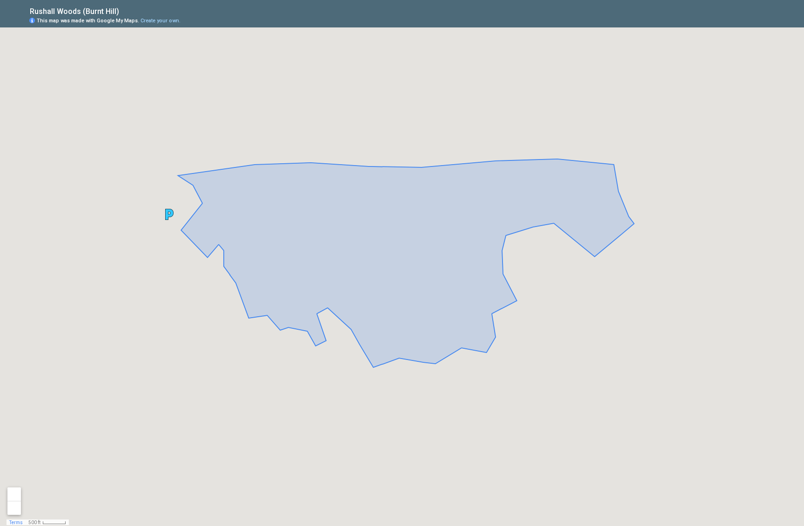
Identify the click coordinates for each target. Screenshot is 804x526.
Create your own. (161, 21)
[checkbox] (126, 10)
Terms (16, 522)
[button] (169, 214)
